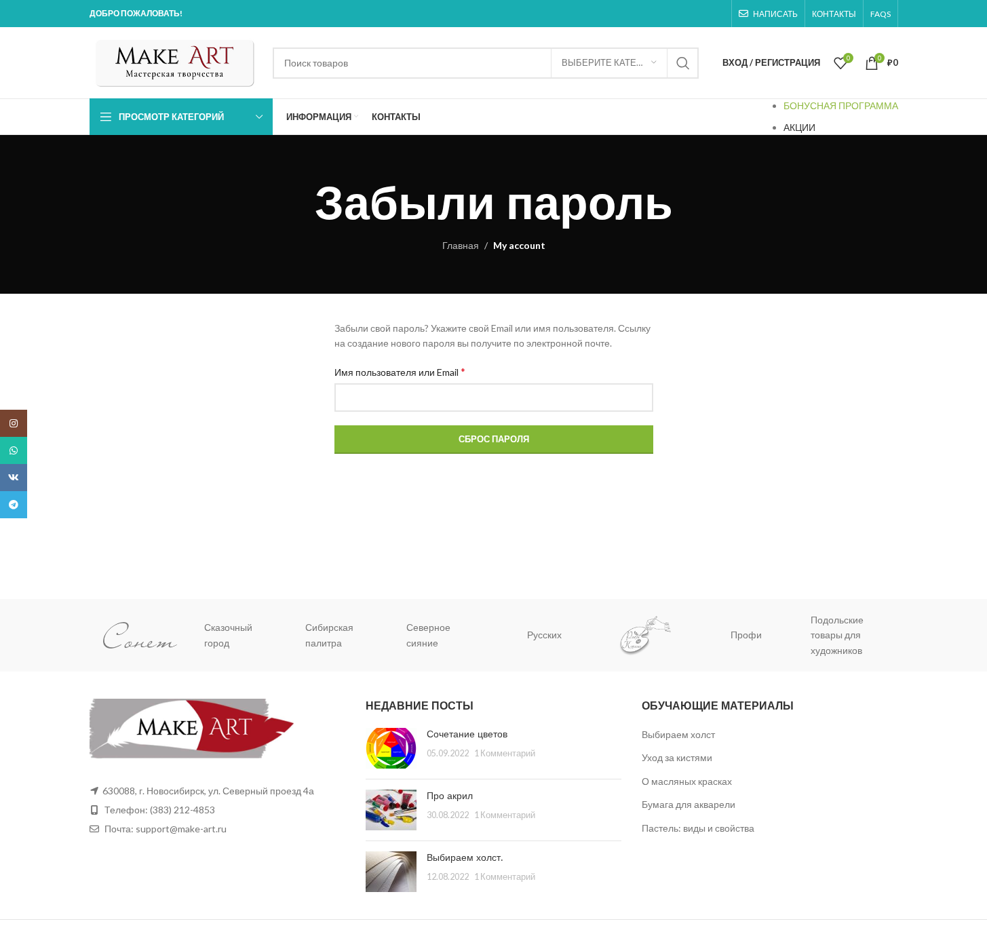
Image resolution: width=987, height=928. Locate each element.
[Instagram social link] (13, 423)
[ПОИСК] (683, 63)
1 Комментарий (504, 753)
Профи (746, 634)
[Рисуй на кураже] (645, 635)
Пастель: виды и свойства (698, 828)
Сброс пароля (494, 438)
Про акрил (450, 796)
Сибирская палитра (329, 634)
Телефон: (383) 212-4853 (159, 809)
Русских (544, 634)
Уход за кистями (677, 757)
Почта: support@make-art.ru (164, 828)
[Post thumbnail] (391, 748)
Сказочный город (228, 634)
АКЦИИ (799, 127)
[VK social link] (13, 477)
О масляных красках (687, 781)
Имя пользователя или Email (399, 371)
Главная (460, 245)
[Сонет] (140, 635)
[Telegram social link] (13, 504)
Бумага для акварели (688, 804)
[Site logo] (174, 61)
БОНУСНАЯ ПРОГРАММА (840, 105)
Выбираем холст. (465, 857)
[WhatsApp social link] (13, 450)
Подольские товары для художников (837, 635)
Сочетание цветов (467, 734)
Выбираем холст (678, 734)
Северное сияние (428, 634)
